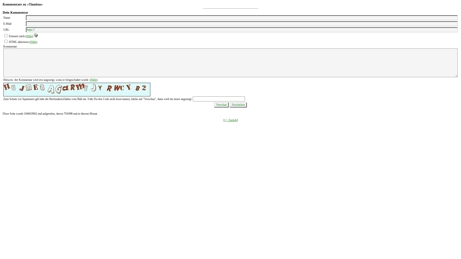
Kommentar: (10, 46)
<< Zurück (230, 120)
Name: (7, 17)
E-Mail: (7, 23)
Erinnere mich (17, 36)
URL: (6, 29)
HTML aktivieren (19, 42)
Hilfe (29, 36)
